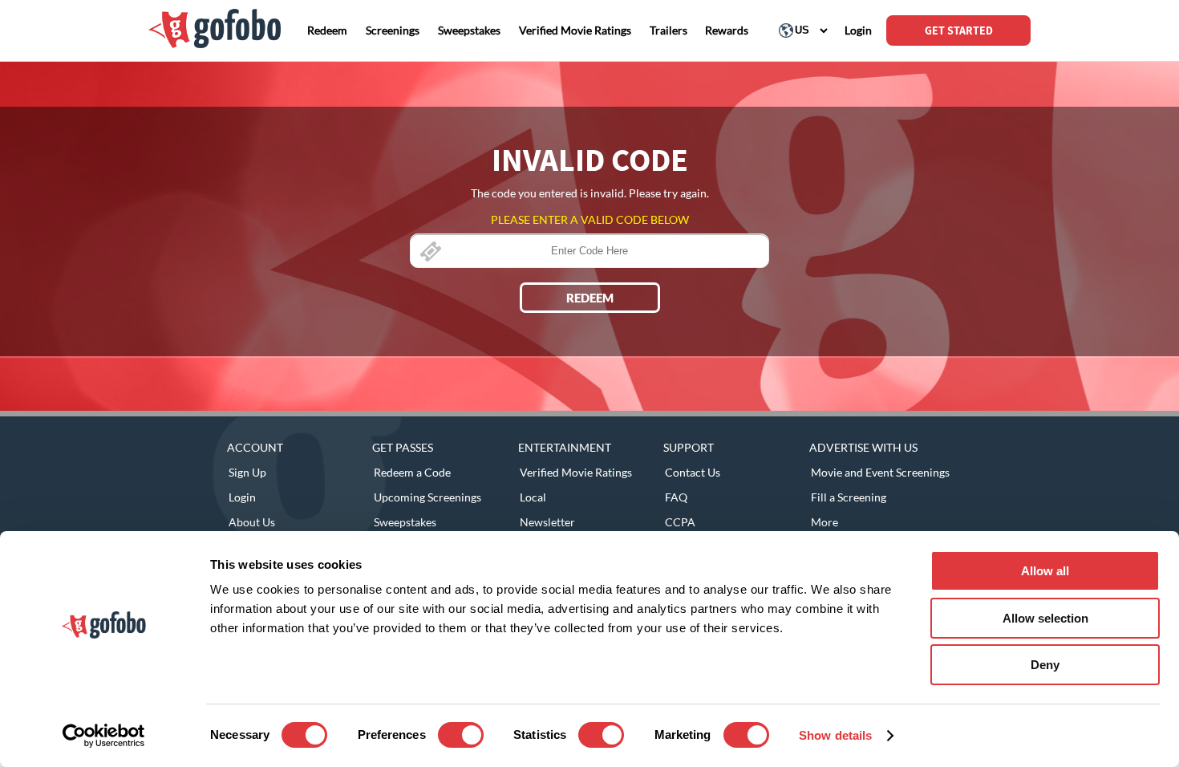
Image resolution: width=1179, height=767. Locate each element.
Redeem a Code (412, 472)
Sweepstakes (405, 522)
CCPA (680, 522)
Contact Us (692, 472)
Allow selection (1045, 618)
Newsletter (547, 522)
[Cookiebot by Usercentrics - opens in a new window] (104, 736)
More (824, 522)
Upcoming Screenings (427, 497)
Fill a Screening (848, 497)
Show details (835, 735)
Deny (1045, 665)
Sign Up (247, 472)
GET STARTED (959, 30)
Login (242, 497)
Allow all (1045, 571)
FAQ (676, 497)
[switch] (461, 735)
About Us (252, 522)
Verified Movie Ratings (576, 472)
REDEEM (590, 297)
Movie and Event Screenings (880, 472)
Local (533, 497)
